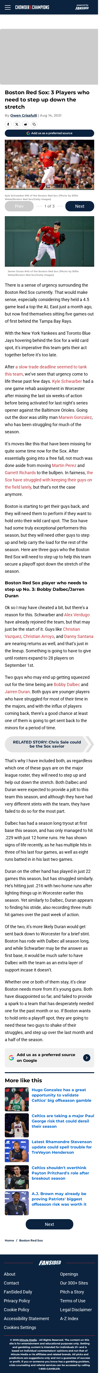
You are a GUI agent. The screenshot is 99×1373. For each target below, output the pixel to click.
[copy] (34, 124)
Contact (11, 1282)
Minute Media (28, 1340)
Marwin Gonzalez (75, 417)
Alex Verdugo (77, 614)
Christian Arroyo (38, 636)
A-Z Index (69, 1318)
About (9, 1274)
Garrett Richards (20, 472)
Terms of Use (73, 1300)
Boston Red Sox (31, 1240)
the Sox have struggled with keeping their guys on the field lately (49, 480)
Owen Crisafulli (23, 115)
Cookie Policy (16, 1309)
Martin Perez (64, 465)
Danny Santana (78, 636)
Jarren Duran (17, 691)
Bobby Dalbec (67, 684)
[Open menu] (8, 7)
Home (9, 1240)
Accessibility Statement (26, 1318)
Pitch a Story (72, 1291)
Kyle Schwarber (67, 381)
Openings (69, 1274)
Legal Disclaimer (76, 1309)
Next (79, 206)
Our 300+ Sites (74, 1282)
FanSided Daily (18, 1291)
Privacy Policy (17, 1300)
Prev (19, 206)
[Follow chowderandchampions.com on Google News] (86, 1057)
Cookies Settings (20, 1327)
